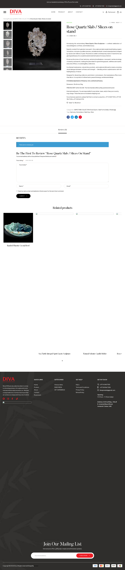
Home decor (80, 112)
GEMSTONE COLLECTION (22, 19)
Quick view (21, 228)
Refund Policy (80, 392)
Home (5, 19)
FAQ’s (77, 384)
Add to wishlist (75, 103)
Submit (22, 196)
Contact (36, 392)
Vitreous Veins (58, 384)
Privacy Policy (80, 390)
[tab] (62, 129)
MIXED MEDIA (58, 387)
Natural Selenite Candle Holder (95, 354)
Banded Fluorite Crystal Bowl (18, 246)
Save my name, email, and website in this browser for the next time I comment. (41, 191)
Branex (36, 566)
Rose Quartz (94, 109)
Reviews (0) (62, 130)
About (36, 390)
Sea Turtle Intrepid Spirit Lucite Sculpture (54, 354)
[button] (4, 12)
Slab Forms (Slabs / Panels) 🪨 (107, 109)
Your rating (20, 160)
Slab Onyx (87, 112)
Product (10, 19)
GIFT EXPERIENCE (59, 390)
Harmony (73, 112)
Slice (92, 112)
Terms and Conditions (82, 387)
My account (37, 395)
